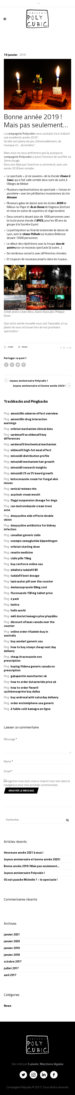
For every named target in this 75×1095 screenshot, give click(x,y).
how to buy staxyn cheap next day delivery (30, 649)
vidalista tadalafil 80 (24, 570)
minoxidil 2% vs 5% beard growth (32, 473)
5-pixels (33, 1064)
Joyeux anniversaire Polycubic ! (29, 381)
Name (8, 761)
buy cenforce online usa (27, 564)
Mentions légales (51, 1064)
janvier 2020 (12, 941)
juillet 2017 (11, 968)
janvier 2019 (12, 948)
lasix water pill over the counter (32, 581)
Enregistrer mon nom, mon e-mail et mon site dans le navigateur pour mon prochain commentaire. (37, 783)
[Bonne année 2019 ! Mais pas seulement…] (37, 84)
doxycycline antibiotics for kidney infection (30, 527)
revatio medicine (22, 552)
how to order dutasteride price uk (33, 682)
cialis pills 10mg (21, 558)
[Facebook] (54, 1075)
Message (10, 739)
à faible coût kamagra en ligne (31, 709)
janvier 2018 (12, 954)
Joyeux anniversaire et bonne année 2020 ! (39, 386)
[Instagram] (33, 1075)
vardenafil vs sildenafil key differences (25, 436)
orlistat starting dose (25, 546)
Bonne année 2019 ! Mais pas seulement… (31, 866)
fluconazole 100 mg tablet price (32, 593)
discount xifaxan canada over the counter (29, 624)
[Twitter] (23, 1075)
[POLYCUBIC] (37, 19)
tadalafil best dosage (25, 575)
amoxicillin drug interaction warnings (25, 421)
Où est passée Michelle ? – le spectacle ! (31, 879)
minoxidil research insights (29, 467)
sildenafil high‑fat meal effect (31, 450)
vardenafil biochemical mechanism (33, 444)
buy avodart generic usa (27, 641)
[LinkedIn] (44, 1075)
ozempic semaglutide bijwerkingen (34, 541)
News (25, 347)
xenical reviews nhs (24, 488)
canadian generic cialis (26, 535)
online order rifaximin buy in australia (26, 633)
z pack (15, 599)
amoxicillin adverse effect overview (34, 413)
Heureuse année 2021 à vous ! (23, 852)
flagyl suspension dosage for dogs (34, 500)
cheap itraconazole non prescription (23, 658)
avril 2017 (10, 975)
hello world (18, 610)
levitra (15, 604)
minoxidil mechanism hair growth (32, 461)
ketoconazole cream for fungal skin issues (31, 481)
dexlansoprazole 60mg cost (29, 587)
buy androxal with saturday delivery (34, 697)
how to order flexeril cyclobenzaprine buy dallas (22, 689)
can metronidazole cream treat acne (28, 508)
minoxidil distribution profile (30, 456)
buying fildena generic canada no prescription (29, 668)
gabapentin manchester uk (29, 676)
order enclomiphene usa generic (32, 703)
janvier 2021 (12, 934)
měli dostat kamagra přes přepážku (34, 616)
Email (8, 771)
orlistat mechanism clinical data (32, 429)
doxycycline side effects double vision (28, 518)
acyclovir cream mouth (25, 494)
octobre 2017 (12, 961)
